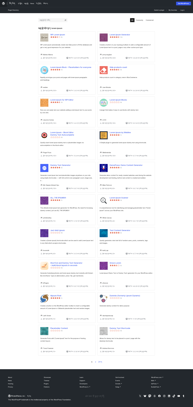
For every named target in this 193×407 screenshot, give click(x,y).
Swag (118, 387)
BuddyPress (156, 387)
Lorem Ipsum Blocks (118, 100)
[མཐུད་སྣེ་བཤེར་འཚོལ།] (65, 20)
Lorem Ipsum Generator (120, 35)
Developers (83, 384)
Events (117, 380)
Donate (118, 384)
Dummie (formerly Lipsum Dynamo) (125, 296)
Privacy (10, 387)
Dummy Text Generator (60, 165)
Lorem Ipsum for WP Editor (61, 100)
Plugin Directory (13, 10)
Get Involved (119, 377)
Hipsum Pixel (55, 296)
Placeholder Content (59, 328)
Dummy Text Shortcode (120, 328)
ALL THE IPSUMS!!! (58, 198)
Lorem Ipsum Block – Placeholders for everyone (70, 67)
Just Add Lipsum (57, 230)
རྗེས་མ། (100, 362)
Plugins (46, 384)
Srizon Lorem (115, 263)
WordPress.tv (85, 387)
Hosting (10, 384)
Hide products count (118, 67)
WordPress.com (157, 377)
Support (82, 380)
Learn (81, 377)
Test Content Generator (120, 230)
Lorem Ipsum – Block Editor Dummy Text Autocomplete (62, 133)
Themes (46, 380)
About (10, 377)
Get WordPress (183, 3)
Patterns (46, 387)
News (10, 380)
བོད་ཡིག (29, 396)
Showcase (47, 377)
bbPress (154, 384)
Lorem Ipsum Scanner (119, 198)
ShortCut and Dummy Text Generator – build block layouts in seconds (66, 264)
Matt (153, 380)
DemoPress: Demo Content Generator (126, 165)
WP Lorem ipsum (57, 35)
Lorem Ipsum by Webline (120, 132)
